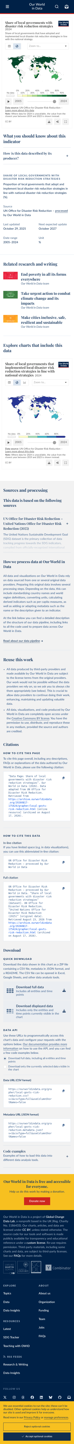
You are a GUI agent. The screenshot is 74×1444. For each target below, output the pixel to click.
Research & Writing (15, 1364)
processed (61, 210)
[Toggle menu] (7, 6)
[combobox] (57, 6)
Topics (7, 1293)
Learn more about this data (19, 110)
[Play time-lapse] (8, 101)
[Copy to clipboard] (59, 778)
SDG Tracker (11, 1337)
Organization (47, 1302)
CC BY (8, 121)
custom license (36, 1243)
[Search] (57, 6)
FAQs (17, 1255)
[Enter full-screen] (65, 121)
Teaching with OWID (16, 1346)
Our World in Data (37, 6)
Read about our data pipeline (21, 641)
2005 (18, 101)
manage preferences (56, 1417)
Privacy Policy (32, 1417)
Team (42, 1319)
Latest (7, 1329)
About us (44, 1293)
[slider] (54, 101)
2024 (63, 101)
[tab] (9, 46)
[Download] (49, 121)
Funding (44, 1310)
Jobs (41, 1327)
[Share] (57, 121)
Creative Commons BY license (30, 718)
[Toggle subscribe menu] (66, 6)
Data (6, 1302)
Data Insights (11, 1310)
